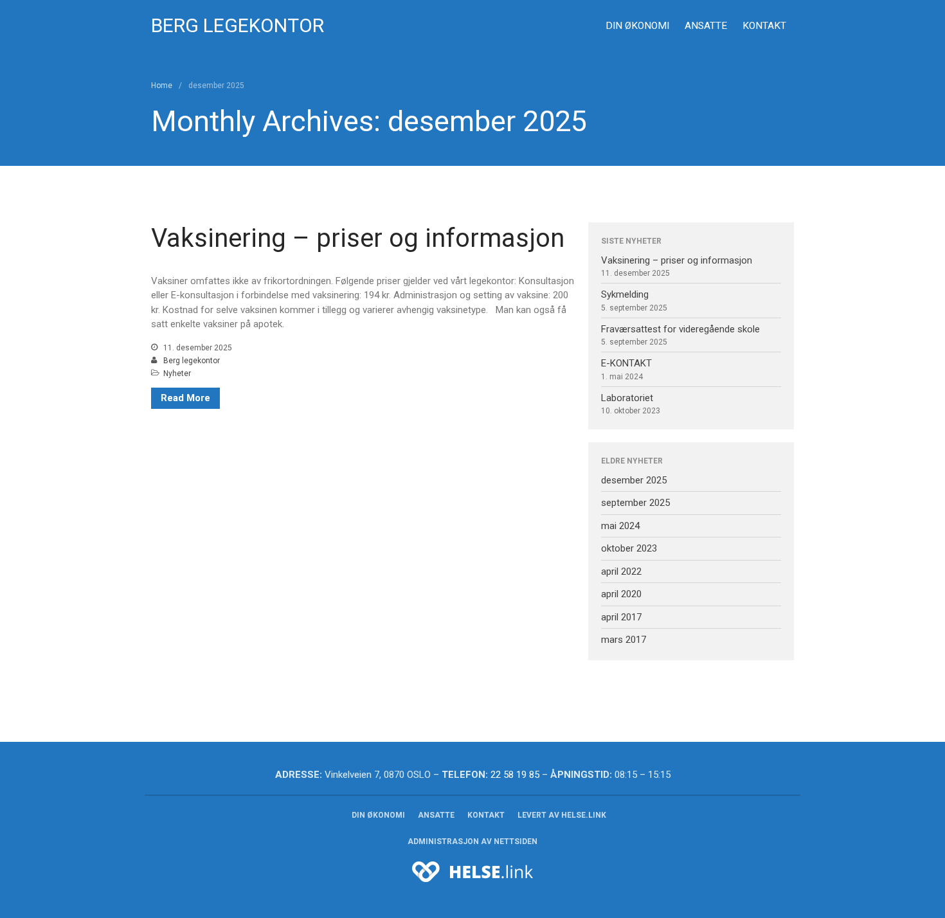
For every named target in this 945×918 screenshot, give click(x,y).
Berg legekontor (191, 360)
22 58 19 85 (515, 774)
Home (161, 85)
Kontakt (764, 26)
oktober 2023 (629, 548)
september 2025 (635, 503)
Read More (185, 398)
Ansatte (706, 26)
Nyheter (177, 373)
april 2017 (621, 617)
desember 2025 (634, 480)
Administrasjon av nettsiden (472, 841)
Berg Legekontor (237, 25)
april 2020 (621, 594)
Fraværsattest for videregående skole (680, 329)
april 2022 (621, 571)
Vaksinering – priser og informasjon (357, 238)
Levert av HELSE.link (562, 815)
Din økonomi (637, 26)
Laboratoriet (627, 398)
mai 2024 (620, 526)
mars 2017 (623, 639)
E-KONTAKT (626, 363)
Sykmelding (625, 294)
